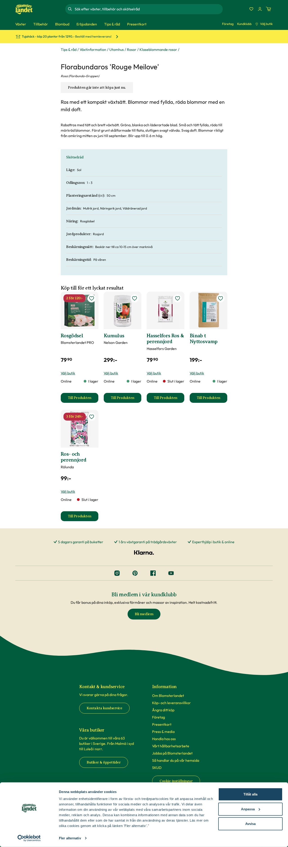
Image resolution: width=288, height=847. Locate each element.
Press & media (163, 731)
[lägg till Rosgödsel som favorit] (92, 298)
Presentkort (161, 724)
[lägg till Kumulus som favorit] (134, 298)
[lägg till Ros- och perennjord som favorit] (92, 417)
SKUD (157, 767)
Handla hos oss (164, 739)
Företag (228, 24)
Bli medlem (144, 614)
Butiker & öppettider (104, 762)
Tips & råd (68, 49)
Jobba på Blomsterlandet (172, 753)
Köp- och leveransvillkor (171, 703)
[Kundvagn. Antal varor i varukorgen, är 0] (268, 9)
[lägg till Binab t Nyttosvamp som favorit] (220, 298)
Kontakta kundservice (104, 708)
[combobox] (148, 9)
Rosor (131, 49)
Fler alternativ (70, 838)
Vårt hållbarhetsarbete (170, 746)
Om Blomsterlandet (168, 695)
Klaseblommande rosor (158, 49)
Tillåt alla (250, 794)
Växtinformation (93, 49)
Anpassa (248, 809)
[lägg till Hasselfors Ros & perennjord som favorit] (177, 298)
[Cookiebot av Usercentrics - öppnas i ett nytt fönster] (29, 838)
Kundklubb (244, 24)
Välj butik (266, 24)
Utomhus (116, 49)
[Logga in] (260, 9)
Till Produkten (83, 399)
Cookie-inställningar (176, 781)
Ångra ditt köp (163, 710)
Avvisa (250, 824)
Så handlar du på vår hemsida (175, 760)
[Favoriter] (251, 9)
